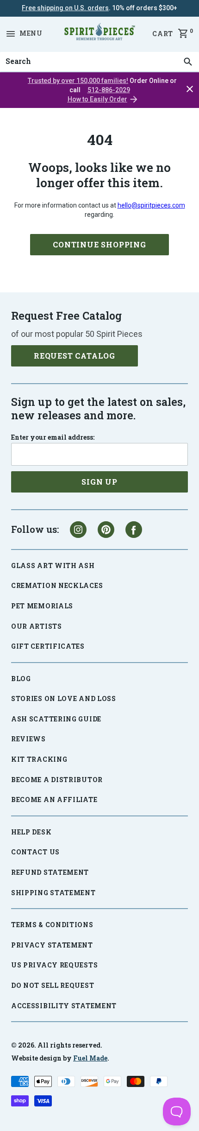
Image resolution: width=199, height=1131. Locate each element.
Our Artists (36, 626)
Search (16, 52)
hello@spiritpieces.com (151, 205)
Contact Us (35, 851)
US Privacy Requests (54, 964)
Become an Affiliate (54, 799)
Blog (21, 678)
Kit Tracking (39, 759)
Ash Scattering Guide (56, 718)
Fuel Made (90, 1058)
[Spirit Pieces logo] (99, 33)
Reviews (28, 738)
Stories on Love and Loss (63, 698)
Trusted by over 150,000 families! (78, 80)
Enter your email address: (52, 437)
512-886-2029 (108, 90)
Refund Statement (50, 872)
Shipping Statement (53, 892)
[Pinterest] (106, 529)
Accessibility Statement (64, 1005)
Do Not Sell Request (52, 985)
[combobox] (99, 61)
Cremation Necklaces (57, 585)
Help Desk (31, 832)
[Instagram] (78, 529)
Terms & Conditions (52, 924)
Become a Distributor (57, 779)
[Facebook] (134, 529)
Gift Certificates (48, 646)
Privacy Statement (52, 945)
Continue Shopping (99, 244)
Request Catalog (74, 355)
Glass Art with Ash (53, 565)
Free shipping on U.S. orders (65, 8)
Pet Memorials (42, 605)
